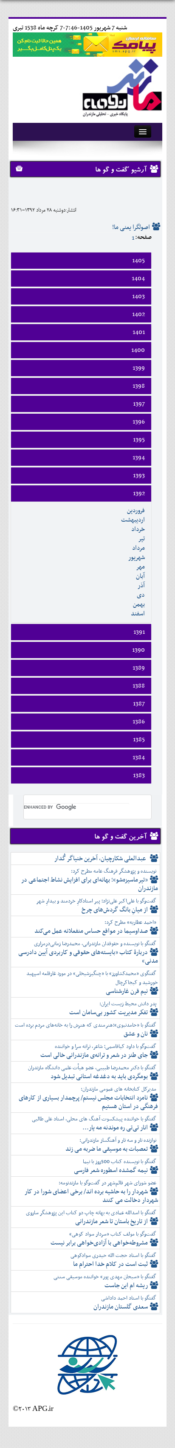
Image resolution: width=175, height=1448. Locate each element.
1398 (139, 386)
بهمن (139, 604)
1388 (139, 685)
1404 (138, 278)
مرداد (138, 548)
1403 (138, 296)
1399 (139, 368)
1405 (138, 260)
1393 (139, 475)
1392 (139, 493)
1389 (139, 667)
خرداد (138, 529)
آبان (140, 576)
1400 (138, 350)
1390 (138, 650)
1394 (139, 457)
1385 (139, 739)
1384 (139, 757)
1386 (139, 721)
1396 (139, 421)
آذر (141, 585)
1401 (139, 332)
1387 (139, 703)
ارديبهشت (133, 519)
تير (141, 538)
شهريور (136, 557)
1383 (139, 775)
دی (141, 595)
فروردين (136, 510)
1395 (139, 439)
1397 (139, 403)
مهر (140, 566)
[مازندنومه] (120, 86)
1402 (138, 314)
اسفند (138, 613)
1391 (139, 632)
